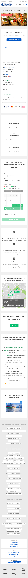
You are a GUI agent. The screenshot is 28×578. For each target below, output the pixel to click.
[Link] (6, 4)
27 (13, 205)
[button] (3, 406)
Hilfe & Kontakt (10, 562)
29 (19, 205)
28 (16, 205)
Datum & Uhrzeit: (7, 184)
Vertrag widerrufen (17, 562)
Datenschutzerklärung (14, 546)
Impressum (12, 542)
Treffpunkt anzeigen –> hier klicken (9, 64)
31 (5, 208)
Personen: (6, 173)
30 (21, 205)
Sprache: (5, 178)
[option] (14, 406)
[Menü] (16, 4)
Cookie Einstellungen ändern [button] (14, 552)
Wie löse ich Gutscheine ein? (14, 554)
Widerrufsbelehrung (14, 544)
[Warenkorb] (26, 4)
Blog (14, 556)
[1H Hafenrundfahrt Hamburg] (14, 406)
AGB (17, 542)
